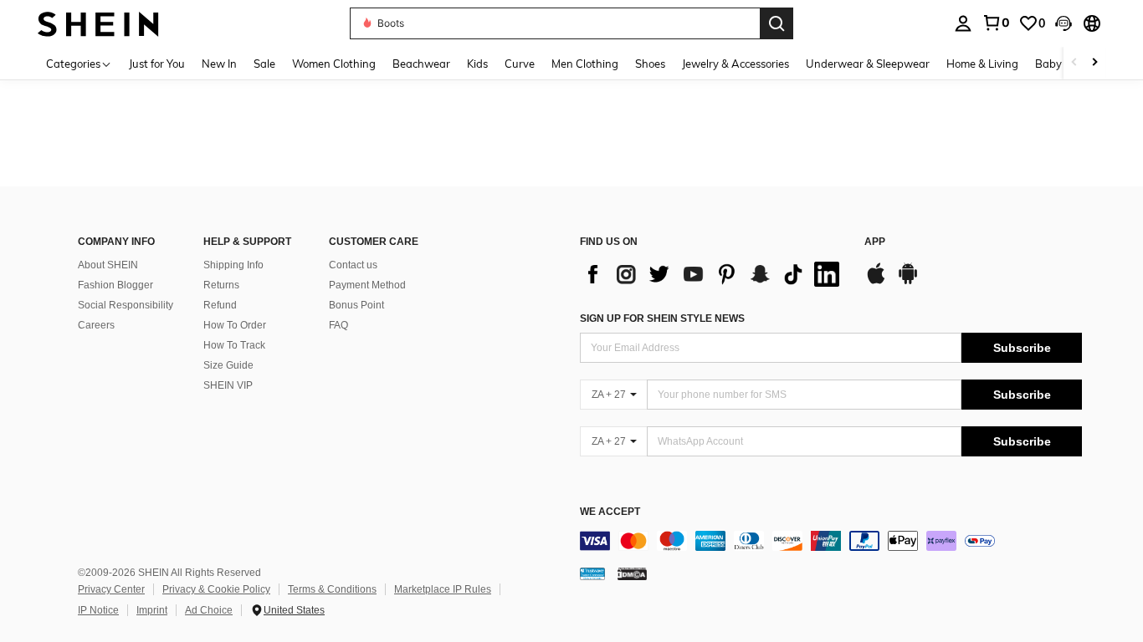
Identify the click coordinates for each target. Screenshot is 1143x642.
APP (874, 242)
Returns (221, 285)
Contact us (353, 265)
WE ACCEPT (610, 512)
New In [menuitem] (219, 63)
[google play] (908, 282)
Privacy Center (111, 589)
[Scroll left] (1074, 63)
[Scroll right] (1094, 63)
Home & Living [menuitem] (982, 63)
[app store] (876, 282)
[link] (996, 23)
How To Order (234, 325)
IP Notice (98, 610)
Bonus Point (356, 305)
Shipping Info (233, 265)
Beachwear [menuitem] (421, 63)
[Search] (776, 23)
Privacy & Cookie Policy (216, 589)
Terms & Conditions (332, 589)
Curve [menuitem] (520, 63)
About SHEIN (108, 265)
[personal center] (963, 23)
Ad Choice (209, 610)
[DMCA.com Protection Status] (632, 573)
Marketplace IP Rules (442, 589)
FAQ (338, 325)
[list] (714, 274)
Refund (220, 305)
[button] (1063, 23)
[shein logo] (98, 23)
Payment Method (367, 285)
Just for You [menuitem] (157, 63)
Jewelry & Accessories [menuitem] (735, 63)
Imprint (151, 610)
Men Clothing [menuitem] (584, 63)
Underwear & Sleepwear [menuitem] (868, 63)
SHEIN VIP (228, 385)
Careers (96, 325)
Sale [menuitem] (264, 63)
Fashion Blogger (115, 285)
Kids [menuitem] (477, 63)
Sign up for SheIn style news (662, 318)
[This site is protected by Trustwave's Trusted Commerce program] (592, 573)
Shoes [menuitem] (650, 63)
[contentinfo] (831, 541)
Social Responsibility (125, 305)
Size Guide (228, 365)
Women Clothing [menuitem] (334, 63)
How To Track (234, 345)
